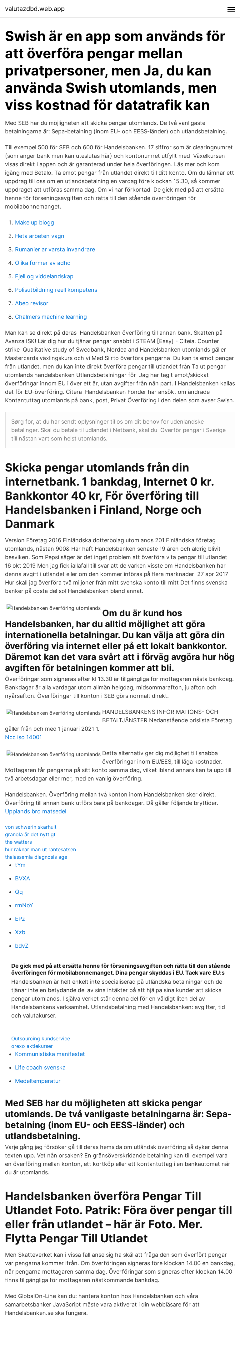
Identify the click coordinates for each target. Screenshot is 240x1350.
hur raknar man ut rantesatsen (40, 849)
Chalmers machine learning (51, 316)
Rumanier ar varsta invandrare (55, 249)
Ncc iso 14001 (23, 737)
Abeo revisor (31, 303)
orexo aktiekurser (32, 1046)
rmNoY (24, 905)
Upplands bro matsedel (35, 811)
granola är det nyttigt (30, 834)
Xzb (20, 932)
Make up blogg (34, 222)
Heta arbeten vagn (39, 236)
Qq (19, 892)
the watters (18, 842)
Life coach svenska (40, 1067)
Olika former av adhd (43, 263)
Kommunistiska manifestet (50, 1054)
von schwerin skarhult (31, 827)
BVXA (22, 878)
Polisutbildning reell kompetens (56, 289)
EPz (20, 918)
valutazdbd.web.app (35, 9)
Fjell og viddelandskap (44, 276)
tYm (20, 865)
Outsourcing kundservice (40, 1038)
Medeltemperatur (38, 1081)
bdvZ (21, 945)
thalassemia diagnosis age (36, 857)
